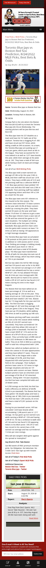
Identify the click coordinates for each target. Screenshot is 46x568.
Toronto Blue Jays (12, 469)
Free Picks (9, 37)
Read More (33, 518)
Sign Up (7, 565)
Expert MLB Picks (27, 460)
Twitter (22, 466)
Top (38, 565)
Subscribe (38, 554)
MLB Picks (20, 37)
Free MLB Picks (26, 457)
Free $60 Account (10, 2)
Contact (28, 565)
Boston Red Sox (11, 466)
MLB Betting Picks (23, 169)
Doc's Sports (27, 499)
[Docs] (18, 17)
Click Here (15, 453)
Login (18, 565)
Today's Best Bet (24, 2)
